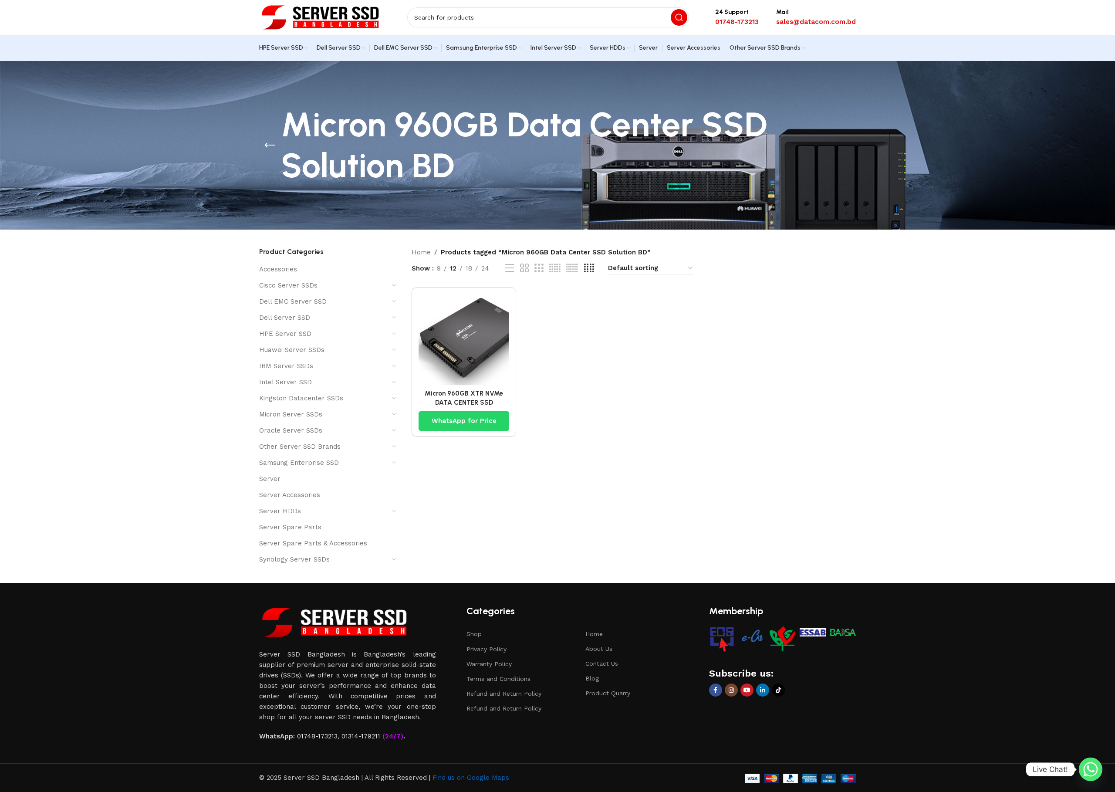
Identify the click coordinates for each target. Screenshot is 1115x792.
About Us (598, 648)
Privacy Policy (486, 649)
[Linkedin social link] (762, 690)
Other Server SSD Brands (300, 446)
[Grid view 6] (572, 268)
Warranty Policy (489, 663)
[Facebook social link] (715, 690)
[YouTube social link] (746, 690)
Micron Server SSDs (290, 414)
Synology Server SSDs (294, 559)
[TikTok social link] (778, 690)
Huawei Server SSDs (291, 350)
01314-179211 (360, 736)
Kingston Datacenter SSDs (301, 398)
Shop (474, 633)
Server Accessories (289, 495)
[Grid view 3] (538, 268)
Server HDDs (280, 511)
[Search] (679, 17)
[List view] (509, 268)
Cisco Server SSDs (288, 285)
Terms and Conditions (498, 678)
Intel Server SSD (285, 382)
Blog (592, 678)
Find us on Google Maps (470, 778)
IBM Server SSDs (286, 366)
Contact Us (601, 663)
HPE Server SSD (285, 334)
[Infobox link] (737, 17)
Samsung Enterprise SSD (299, 463)
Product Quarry (607, 693)
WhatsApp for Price (464, 421)
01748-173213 (317, 736)
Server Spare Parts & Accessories (313, 543)
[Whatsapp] (1090, 769)
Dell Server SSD (284, 318)
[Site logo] (320, 17)
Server (269, 479)
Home (421, 252)
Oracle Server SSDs (290, 430)
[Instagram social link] (731, 690)
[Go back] (270, 145)
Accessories (278, 269)
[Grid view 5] (555, 268)
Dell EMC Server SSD (293, 301)
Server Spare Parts (290, 527)
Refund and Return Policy (503, 693)
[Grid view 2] (524, 268)
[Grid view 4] (589, 268)
